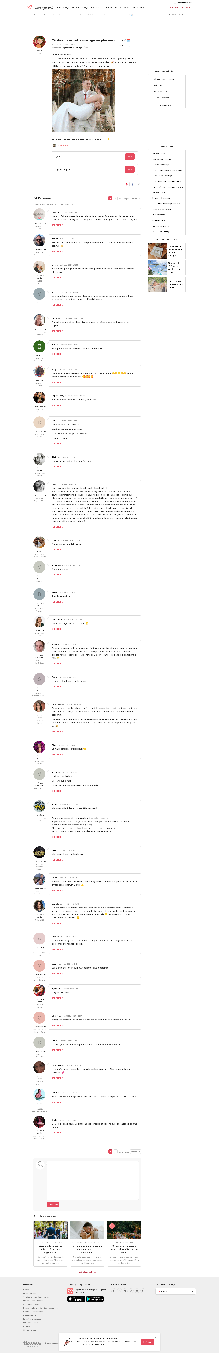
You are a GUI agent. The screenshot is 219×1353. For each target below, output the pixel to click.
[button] (127, 184)
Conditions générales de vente (36, 1297)
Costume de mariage (161, 198)
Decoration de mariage (162, 176)
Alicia (54, 457)
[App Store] (76, 1301)
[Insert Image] (74, 1164)
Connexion (175, 7)
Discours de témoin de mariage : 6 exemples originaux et (50, 1249)
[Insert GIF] (84, 1164)
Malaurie (56, 565)
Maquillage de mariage (161, 209)
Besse (54, 592)
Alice (54, 745)
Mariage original (159, 220)
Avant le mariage (161, 98)
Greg (54, 850)
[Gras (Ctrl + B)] (50, 1164)
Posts (84, 15)
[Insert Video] (79, 1164)
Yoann (55, 964)
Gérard (55, 265)
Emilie (54, 1120)
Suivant (134, 198)
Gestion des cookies (31, 1304)
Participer (147, 1342)
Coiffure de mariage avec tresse (168, 170)
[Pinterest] (125, 1290)
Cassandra (57, 619)
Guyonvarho (57, 318)
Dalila (54, 1093)
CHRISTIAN (57, 1016)
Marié (118, 7)
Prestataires (97, 7)
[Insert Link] (65, 1164)
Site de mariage (29, 1330)
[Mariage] (40, 8)
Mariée (109, 7)
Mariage (37, 15)
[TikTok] (142, 1290)
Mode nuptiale (160, 91)
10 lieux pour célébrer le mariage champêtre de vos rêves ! (124, 1249)
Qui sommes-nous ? (31, 1323)
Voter (130, 156)
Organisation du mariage (68, 15)
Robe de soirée (158, 192)
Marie (54, 772)
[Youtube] (137, 1290)
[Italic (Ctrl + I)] (55, 1164)
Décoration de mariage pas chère (168, 187)
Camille (55, 904)
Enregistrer (126, 46)
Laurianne (56, 1065)
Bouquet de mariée (160, 226)
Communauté (138, 7)
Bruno (54, 877)
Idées (126, 7)
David (54, 420)
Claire (54, 45)
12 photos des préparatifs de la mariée (175, 284)
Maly (54, 369)
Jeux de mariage (159, 215)
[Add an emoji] (70, 1164)
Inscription (187, 7)
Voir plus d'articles (87, 1272)
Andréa (55, 936)
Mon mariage (63, 7)
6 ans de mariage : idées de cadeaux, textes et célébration (87, 1249)
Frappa (55, 344)
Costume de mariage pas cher (167, 203)
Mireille (55, 292)
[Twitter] (119, 1290)
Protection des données (33, 1301)
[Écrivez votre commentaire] (93, 1182)
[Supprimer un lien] (60, 1164)
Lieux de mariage (80, 7)
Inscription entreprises (32, 1319)
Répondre (53, 1205)
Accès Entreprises (184, 3)
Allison (55, 484)
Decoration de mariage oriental (167, 181)
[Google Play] (95, 1301)
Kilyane (55, 644)
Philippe (55, 540)
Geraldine (56, 704)
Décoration (159, 85)
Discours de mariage (161, 231)
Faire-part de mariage (161, 159)
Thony (55, 238)
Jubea (54, 804)
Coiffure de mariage (160, 164)
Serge (54, 677)
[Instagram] (131, 1290)
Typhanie (56, 988)
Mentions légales (30, 1293)
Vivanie (55, 212)
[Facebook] (113, 1290)
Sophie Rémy (58, 395)
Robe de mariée (159, 153)
